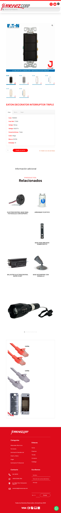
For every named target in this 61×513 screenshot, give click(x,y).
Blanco (15, 112)
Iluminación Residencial (17, 452)
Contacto (34, 458)
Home (33, 448)
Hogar (12, 459)
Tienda (33, 455)
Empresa (34, 451)
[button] (52, 25)
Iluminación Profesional (17, 463)
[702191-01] (30, 335)
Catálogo (34, 462)
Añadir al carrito (20, 150)
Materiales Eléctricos (16, 445)
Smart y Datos (15, 456)
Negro (22, 112)
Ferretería (13, 449)
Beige (9, 112)
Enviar (45, 495)
